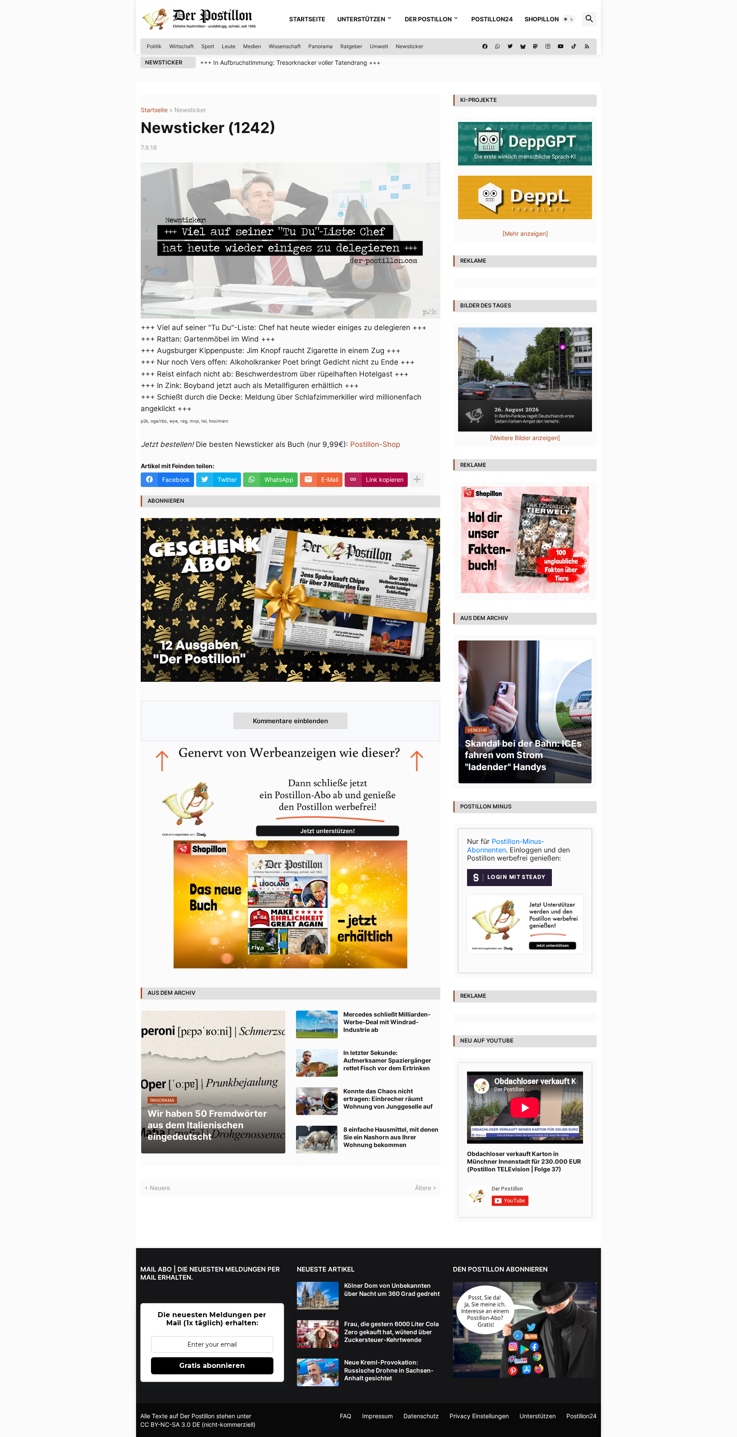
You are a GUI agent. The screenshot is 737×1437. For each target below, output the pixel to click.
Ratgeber (351, 46)
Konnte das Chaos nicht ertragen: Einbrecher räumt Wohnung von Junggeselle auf (387, 1098)
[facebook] (484, 46)
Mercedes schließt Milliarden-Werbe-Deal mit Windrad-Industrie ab (387, 1022)
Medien (252, 46)
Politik (154, 46)
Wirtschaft (181, 46)
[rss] (587, 46)
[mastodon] (535, 46)
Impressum (377, 1416)
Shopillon (542, 19)
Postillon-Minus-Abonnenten (505, 845)
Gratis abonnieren (212, 1366)
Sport (207, 46)
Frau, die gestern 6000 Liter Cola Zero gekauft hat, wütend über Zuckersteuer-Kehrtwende (391, 1331)
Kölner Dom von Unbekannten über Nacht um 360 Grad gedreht (392, 1289)
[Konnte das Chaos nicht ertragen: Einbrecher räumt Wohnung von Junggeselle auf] (317, 1101)
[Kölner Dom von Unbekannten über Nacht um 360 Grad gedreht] (318, 1296)
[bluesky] (522, 46)
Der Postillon (428, 19)
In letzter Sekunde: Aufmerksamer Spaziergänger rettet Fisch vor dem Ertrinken (387, 1060)
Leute (228, 46)
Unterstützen (361, 19)
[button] (568, 19)
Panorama (320, 46)
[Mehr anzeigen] (417, 479)
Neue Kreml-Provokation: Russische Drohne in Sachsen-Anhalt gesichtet (389, 1370)
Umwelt (379, 46)
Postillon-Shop (375, 444)
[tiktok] (574, 46)
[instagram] (547, 46)
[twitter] (510, 46)
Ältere (423, 1187)
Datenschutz (421, 1416)
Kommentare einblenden (290, 721)
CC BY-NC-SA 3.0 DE (170, 1424)
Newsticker (409, 46)
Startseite (307, 19)
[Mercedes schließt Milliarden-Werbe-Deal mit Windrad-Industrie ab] (317, 1024)
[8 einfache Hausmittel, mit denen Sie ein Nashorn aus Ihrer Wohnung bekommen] (317, 1139)
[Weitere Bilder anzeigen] (525, 437)
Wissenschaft (285, 46)
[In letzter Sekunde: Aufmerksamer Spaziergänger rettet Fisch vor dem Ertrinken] (317, 1063)
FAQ (345, 1416)
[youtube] (561, 46)
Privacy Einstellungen (479, 1416)
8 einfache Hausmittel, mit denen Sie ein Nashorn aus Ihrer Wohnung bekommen (390, 1137)
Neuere (160, 1187)
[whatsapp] (497, 46)
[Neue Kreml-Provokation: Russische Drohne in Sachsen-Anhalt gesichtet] (318, 1372)
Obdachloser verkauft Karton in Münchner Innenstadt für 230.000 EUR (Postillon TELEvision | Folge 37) (524, 1161)
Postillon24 (492, 19)
